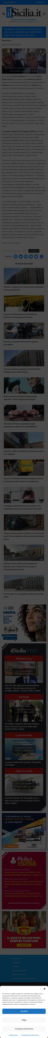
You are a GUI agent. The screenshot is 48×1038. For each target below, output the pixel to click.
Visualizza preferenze (24, 1029)
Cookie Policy (13, 1035)
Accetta (24, 1011)
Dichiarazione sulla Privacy (30, 1035)
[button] (44, 989)
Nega (24, 1020)
